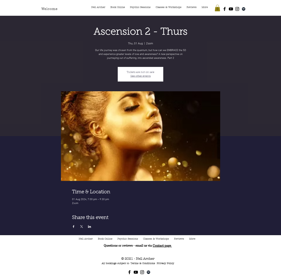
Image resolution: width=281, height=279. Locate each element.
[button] (217, 8)
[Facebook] (224, 9)
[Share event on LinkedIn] (89, 226)
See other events (140, 76)
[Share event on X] (81, 226)
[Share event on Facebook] (73, 226)
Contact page (162, 245)
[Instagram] (237, 9)
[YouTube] (231, 9)
